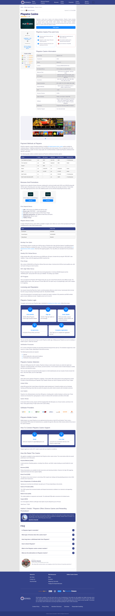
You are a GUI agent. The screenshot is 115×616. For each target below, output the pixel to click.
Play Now (30, 200)
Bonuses (56, 2)
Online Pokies (62, 2)
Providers (50, 579)
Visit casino (56, 27)
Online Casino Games (72, 574)
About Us (32, 574)
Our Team (32, 577)
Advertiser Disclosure (56, 606)
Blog (49, 577)
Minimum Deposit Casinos (45, 2)
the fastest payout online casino (55, 146)
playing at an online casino (54, 303)
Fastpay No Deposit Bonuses (55, 583)
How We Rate (33, 581)
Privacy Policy (45, 606)
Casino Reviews (78, 2)
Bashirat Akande (31, 10)
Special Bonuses (87, 2)
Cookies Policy (35, 606)
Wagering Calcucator (53, 581)
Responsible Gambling (77, 606)
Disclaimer (66, 606)
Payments (71, 2)
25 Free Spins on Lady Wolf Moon (30, 197)
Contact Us (32, 579)
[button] (45, 138)
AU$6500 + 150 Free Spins (48, 197)
